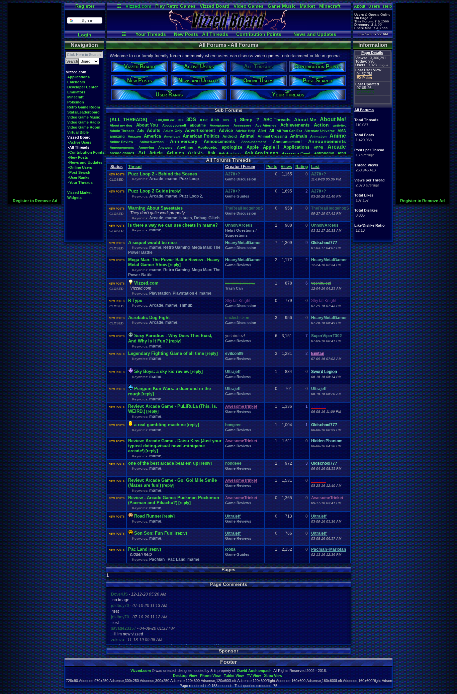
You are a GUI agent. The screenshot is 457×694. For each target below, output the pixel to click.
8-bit (215, 120)
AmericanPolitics (201, 136)
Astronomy (324, 153)
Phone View (210, 676)
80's (226, 120)
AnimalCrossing (272, 136)
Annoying (146, 147)
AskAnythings (261, 152)
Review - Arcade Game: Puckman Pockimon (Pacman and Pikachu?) (173, 500)
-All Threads (78, 147)
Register (84, 6)
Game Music (282, 6)
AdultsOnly (172, 131)
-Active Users (79, 142)
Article (156, 152)
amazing (117, 136)
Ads (140, 131)
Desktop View (185, 676)
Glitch (213, 218)
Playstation (160, 293)
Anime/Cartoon (152, 142)
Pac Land (138, 549)
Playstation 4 (185, 293)
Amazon (134, 136)
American (172, 136)
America (152, 136)
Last (315, 166)
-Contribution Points (86, 152)
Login (84, 34)
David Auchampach (254, 671)
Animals (298, 136)
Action (321, 125)
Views (286, 166)
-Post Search (79, 172)
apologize (232, 147)
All (271, 131)
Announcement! (287, 142)
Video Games (249, 6)
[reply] (175, 191)
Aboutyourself (174, 125)
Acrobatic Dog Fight (149, 317)
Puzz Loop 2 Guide (148, 191)
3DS (191, 119)
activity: (339, 125)
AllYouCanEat (289, 131)
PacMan (157, 559)
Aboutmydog (121, 125)
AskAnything (230, 153)
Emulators (76, 92)
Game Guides (237, 196)
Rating (301, 166)
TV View (254, 676)
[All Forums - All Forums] (229, 28)
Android (229, 136)
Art (142, 152)
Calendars (76, 82)
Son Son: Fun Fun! (154, 533)
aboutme (198, 125)
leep (246, 119)
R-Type (135, 300)
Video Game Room (83, 127)
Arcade (337, 147)
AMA (342, 131)
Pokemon (75, 102)
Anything (185, 147)
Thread (135, 166)
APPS (318, 147)
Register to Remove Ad (35, 201)
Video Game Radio (83, 122)
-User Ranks (78, 177)
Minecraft (330, 6)
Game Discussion (240, 179)
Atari (342, 153)
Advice (226, 130)
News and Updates (314, 34)
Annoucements (219, 141)
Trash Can (234, 288)
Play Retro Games (175, 6)
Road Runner (147, 516)
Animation (318, 136)
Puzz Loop (189, 178)
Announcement (254, 142)
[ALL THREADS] (128, 119)
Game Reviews (238, 265)
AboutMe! (333, 119)
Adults (153, 130)
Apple (253, 147)
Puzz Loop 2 (190, 196)
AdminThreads (122, 131)
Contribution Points (258, 34)
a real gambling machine (160, 424)
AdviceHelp (245, 131)
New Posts (186, 34)
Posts (271, 166)
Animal (247, 136)
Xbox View (273, 676)
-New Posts (78, 157)
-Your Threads (80, 182)
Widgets (74, 198)
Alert (262, 131)
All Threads (215, 34)
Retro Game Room (83, 107)
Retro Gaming (176, 247)
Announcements (327, 141)
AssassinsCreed (296, 153)
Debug (200, 218)
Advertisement (200, 130)
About (359, 6)
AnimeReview (121, 142)
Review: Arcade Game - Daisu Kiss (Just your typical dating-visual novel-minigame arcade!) (174, 445)
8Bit (203, 120)
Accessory (242, 125)
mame (171, 178)
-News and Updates (85, 162)
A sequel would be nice (152, 242)
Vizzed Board (215, 6)
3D (180, 120)
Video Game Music (83, 117)
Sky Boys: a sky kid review (161, 371)
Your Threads (150, 34)
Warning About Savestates (155, 208)
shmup (185, 305)
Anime (338, 136)
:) (235, 120)
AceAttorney (265, 125)
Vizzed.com (138, 6)
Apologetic (207, 147)
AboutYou (147, 125)
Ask (211, 152)
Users (374, 6)
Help (387, 6)
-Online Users (80, 167)
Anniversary (183, 141)
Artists (195, 152)
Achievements (294, 125)
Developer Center (82, 87)
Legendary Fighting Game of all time (166, 353)
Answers (165, 147)
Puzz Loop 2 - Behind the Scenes (162, 173)
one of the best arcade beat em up (163, 463)
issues (185, 218)
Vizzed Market (79, 192)
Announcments (122, 147)
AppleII (271, 147)
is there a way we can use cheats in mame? (173, 225)
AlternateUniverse (319, 131)
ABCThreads (276, 119)
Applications (78, 77)
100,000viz (165, 120)
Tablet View (234, 676)
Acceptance (219, 125)
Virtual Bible (78, 132)
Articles (175, 152)
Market (307, 6)
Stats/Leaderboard (83, 112)
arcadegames (122, 153)
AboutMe (305, 119)
